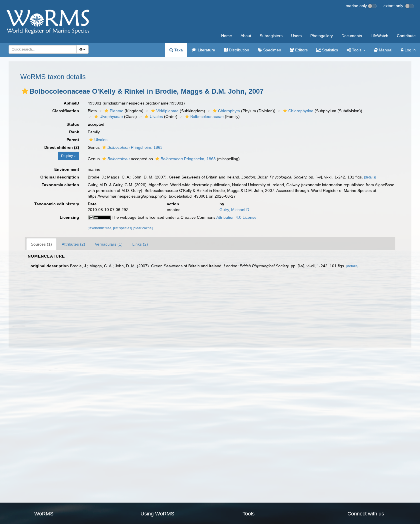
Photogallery (321, 35)
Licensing (69, 217)
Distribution (238, 50)
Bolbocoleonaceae (207, 116)
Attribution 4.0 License (236, 217)
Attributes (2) (73, 244)
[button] (24, 91)
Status (73, 124)
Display (67, 156)
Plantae (116, 111)
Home (226, 35)
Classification (65, 111)
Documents (351, 35)
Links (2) (140, 244)
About (246, 35)
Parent (73, 139)
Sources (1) (41, 244)
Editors (301, 50)
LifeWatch (379, 35)
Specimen (271, 50)
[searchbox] (41, 49)
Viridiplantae (167, 111)
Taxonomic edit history (56, 204)
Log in (409, 50)
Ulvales (156, 116)
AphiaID (71, 103)
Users (296, 35)
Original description (59, 177)
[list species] (123, 228)
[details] (370, 177)
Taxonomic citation (60, 184)
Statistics (329, 50)
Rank (74, 132)
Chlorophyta (229, 111)
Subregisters (271, 35)
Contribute (406, 35)
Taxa (178, 50)
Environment (66, 169)
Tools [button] (357, 50)
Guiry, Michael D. (234, 209)
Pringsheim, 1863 (135, 147)
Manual (385, 50)
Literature (206, 50)
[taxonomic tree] (100, 228)
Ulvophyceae (111, 116)
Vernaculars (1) (109, 244)
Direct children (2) (61, 147)
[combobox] (43, 49)
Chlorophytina (300, 111)
